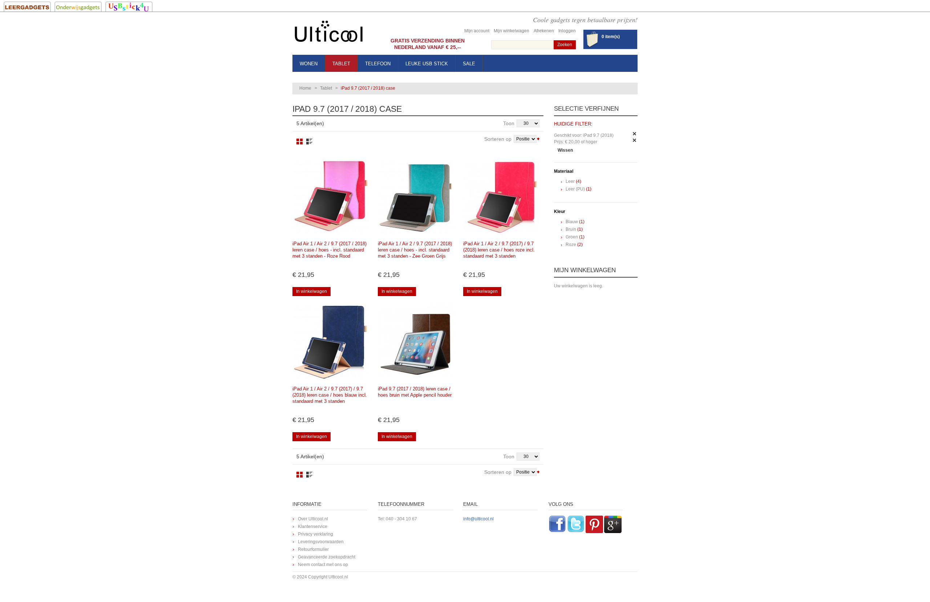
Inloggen (567, 30)
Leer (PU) (575, 189)
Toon (508, 123)
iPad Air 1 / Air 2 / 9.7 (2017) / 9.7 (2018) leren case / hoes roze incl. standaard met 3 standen (499, 250)
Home (305, 88)
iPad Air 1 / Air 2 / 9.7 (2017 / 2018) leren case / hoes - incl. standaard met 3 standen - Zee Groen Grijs (415, 250)
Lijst (309, 141)
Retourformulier (313, 549)
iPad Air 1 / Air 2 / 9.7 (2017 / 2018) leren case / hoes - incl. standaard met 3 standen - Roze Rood (329, 250)
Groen (572, 236)
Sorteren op (498, 139)
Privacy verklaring (315, 534)
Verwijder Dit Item (634, 134)
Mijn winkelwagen (511, 30)
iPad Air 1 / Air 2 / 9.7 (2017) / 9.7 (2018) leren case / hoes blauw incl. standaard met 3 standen (329, 395)
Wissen (565, 150)
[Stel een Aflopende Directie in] (538, 138)
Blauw (572, 221)
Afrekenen (544, 30)
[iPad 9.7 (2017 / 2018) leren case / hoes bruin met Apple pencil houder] (416, 341)
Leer (570, 181)
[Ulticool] (328, 33)
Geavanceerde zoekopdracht (326, 557)
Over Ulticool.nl (313, 518)
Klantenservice (312, 526)
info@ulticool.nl (478, 518)
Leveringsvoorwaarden (321, 541)
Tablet (326, 88)
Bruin (571, 229)
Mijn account (476, 30)
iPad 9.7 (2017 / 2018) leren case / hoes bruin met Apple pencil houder (415, 392)
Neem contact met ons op (323, 564)
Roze (571, 244)
